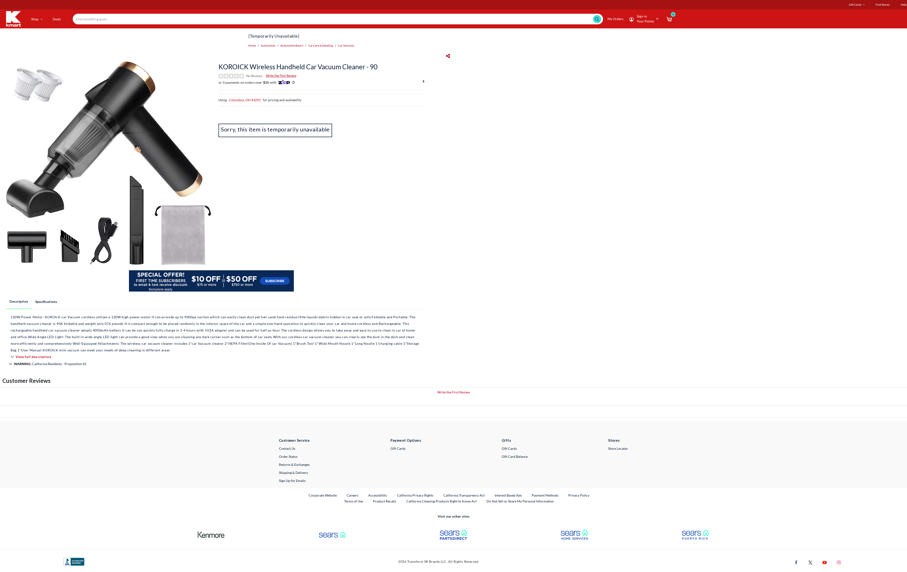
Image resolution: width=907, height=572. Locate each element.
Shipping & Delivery (293, 473)
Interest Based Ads (508, 495)
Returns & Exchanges (294, 465)
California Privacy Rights (415, 495)
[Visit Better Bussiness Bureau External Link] (74, 561)
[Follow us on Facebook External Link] (796, 562)
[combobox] (338, 19)
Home (252, 45)
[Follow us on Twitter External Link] (810, 562)
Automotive (268, 45)
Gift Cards (398, 448)
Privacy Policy (578, 495)
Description (18, 301)
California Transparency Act (464, 495)
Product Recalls (385, 501)
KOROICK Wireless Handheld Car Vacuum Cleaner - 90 (297, 67)
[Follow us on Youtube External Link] (824, 562)
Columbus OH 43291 (245, 100)
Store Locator (618, 448)
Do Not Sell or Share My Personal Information (520, 501)
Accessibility (377, 495)
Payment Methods (545, 495)
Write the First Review (281, 76)
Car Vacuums (346, 45)
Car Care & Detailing (320, 45)
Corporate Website (323, 495)
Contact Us (287, 448)
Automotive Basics (291, 45)
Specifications (46, 302)
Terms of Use (353, 501)
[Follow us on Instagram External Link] (838, 562)
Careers (353, 495)
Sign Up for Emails (292, 481)
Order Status (288, 456)
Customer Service (294, 440)
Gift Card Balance (515, 456)
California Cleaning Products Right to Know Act (441, 501)
